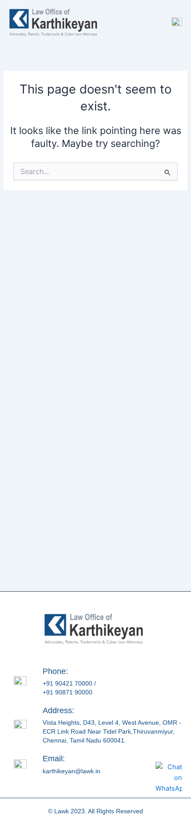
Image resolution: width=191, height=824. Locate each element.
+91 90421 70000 (67, 683)
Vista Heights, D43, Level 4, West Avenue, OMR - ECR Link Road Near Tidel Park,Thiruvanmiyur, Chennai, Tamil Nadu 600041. (112, 731)
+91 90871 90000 (67, 692)
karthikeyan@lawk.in (71, 771)
